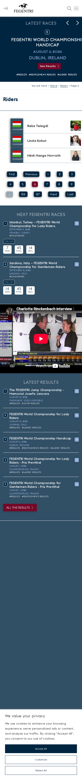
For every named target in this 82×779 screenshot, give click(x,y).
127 (38, 194)
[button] (67, 23)
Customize (41, 759)
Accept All (41, 748)
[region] (41, 744)
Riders (64, 85)
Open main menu (76, 8)
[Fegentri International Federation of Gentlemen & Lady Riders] (24, 8)
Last (70, 194)
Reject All (41, 770)
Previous (31, 174)
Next (53, 194)
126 (23, 194)
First (12, 174)
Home (53, 85)
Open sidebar (5, 8)
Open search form (69, 8)
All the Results (18, 507)
